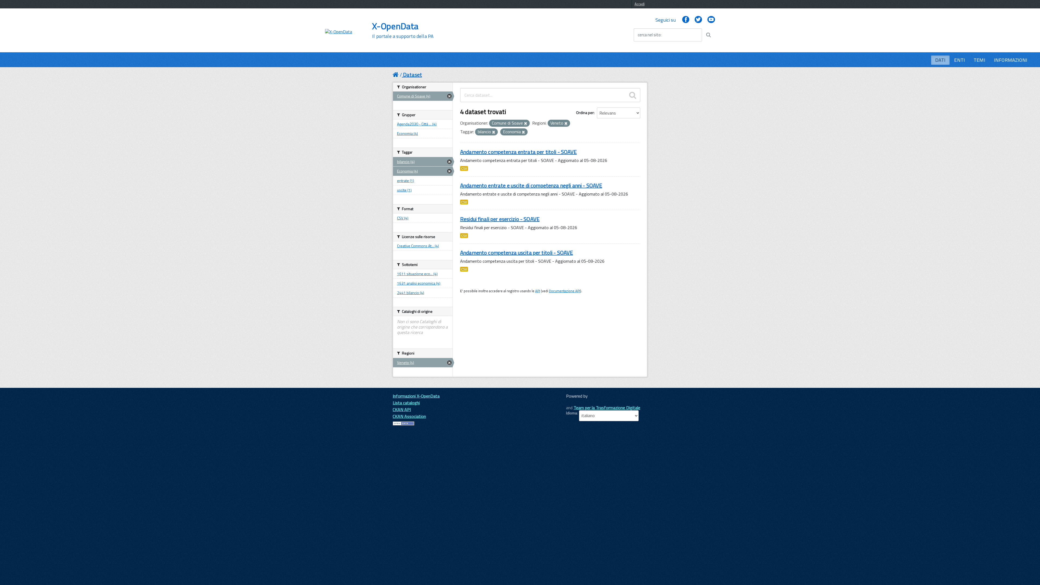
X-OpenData (403, 30)
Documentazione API (564, 291)
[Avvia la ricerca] (708, 34)
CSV (464, 168)
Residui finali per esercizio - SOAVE (500, 219)
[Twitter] (698, 20)
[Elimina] (525, 123)
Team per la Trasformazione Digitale (607, 407)
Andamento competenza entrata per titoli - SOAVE (518, 152)
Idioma (571, 413)
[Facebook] (685, 20)
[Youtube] (711, 20)
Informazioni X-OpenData (416, 396)
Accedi (640, 4)
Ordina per (585, 112)
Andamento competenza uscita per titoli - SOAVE (516, 252)
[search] (632, 95)
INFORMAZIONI (1010, 60)
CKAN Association (409, 416)
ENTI (959, 60)
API (537, 291)
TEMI (979, 60)
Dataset (412, 74)
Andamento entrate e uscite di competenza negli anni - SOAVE (531, 185)
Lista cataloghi (406, 402)
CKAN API (402, 409)
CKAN (575, 402)
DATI (940, 60)
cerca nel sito (649, 35)
